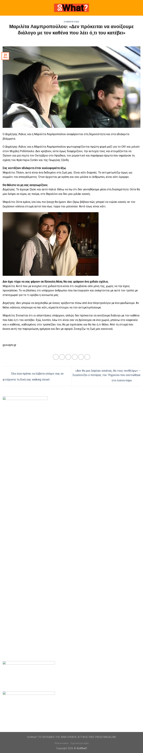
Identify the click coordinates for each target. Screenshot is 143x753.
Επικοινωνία (61, 743)
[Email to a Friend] (75, 357)
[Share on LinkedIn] (87, 357)
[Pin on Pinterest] (81, 357)
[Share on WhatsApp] (56, 357)
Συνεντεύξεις (71, 21)
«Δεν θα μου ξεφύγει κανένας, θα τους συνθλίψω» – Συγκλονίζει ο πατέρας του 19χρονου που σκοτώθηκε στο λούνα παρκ (106, 375)
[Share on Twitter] (68, 357)
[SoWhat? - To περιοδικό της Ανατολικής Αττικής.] (71, 8)
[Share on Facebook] (62, 357)
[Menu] (5, 7)
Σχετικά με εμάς (80, 743)
